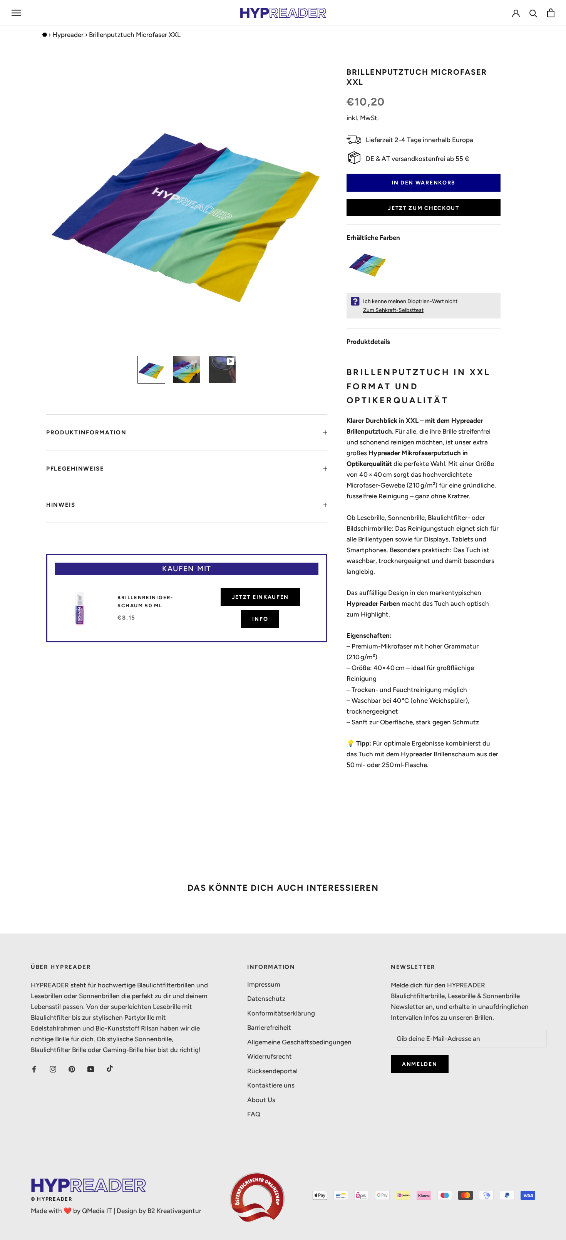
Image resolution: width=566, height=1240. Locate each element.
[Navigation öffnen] (16, 12)
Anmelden (419, 1064)
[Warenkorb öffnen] (550, 12)
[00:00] (186, 207)
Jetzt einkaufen (260, 597)
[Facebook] (34, 1068)
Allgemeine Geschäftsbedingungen (299, 1042)
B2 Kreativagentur (174, 1211)
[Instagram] (53, 1068)
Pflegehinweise (75, 468)
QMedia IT (97, 1211)
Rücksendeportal (272, 1071)
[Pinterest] (72, 1068)
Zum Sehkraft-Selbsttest (393, 310)
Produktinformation (86, 432)
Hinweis (60, 504)
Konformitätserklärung (281, 1013)
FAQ (253, 1114)
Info (260, 619)
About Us (261, 1100)
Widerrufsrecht (269, 1056)
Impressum (263, 984)
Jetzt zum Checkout (423, 208)
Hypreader (68, 35)
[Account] (516, 13)
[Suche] (533, 13)
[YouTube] (90, 1068)
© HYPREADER (51, 1199)
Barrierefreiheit (269, 1027)
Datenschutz (266, 998)
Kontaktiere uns (271, 1085)
